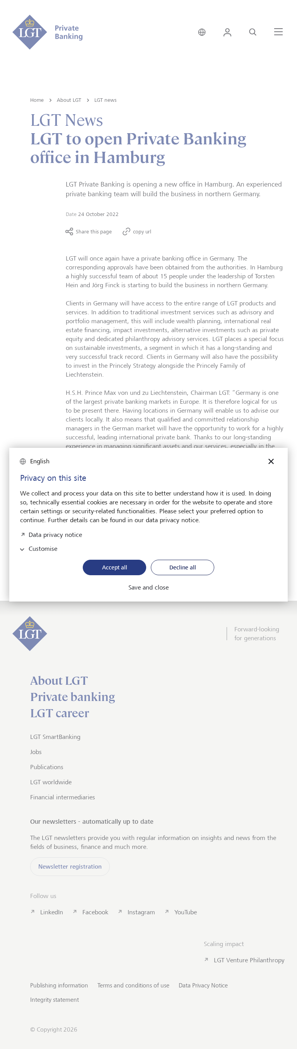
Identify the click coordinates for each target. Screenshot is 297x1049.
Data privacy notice (55, 534)
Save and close (148, 587)
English (40, 461)
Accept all (114, 567)
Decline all (182, 567)
